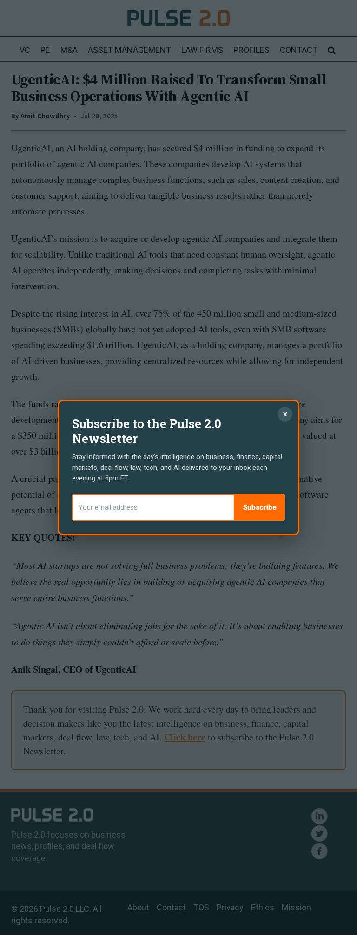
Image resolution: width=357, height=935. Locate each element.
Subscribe (260, 507)
